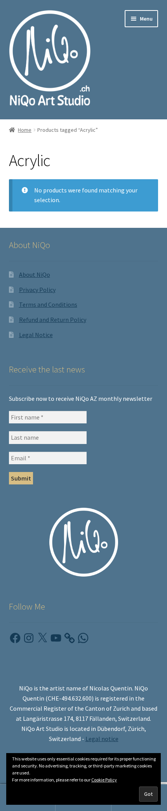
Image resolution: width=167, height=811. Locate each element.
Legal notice (101, 739)
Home (24, 129)
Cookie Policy (104, 780)
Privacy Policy (37, 290)
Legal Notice (36, 335)
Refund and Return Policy (52, 319)
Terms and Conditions (48, 304)
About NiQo (34, 274)
